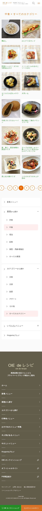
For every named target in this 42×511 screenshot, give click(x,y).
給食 (11, 242)
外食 (11, 220)
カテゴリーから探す (10, 410)
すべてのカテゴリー (17, 314)
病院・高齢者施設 (16, 249)
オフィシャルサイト (10, 468)
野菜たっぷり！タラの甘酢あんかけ (10, 67)
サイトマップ (6, 487)
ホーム (4, 385)
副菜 (11, 292)
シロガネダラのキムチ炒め (30, 177)
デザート (13, 299)
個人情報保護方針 (30, 487)
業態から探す (7, 402)
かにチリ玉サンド (28, 41)
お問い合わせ (17, 487)
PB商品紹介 (7, 477)
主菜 (11, 284)
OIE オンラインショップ (12, 460)
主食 (11, 277)
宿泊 (11, 234)
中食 (11, 227)
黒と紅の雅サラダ (8, 176)
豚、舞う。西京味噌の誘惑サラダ (10, 148)
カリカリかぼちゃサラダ (10, 94)
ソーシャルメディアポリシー (11, 490)
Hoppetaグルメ (13, 335)
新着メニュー (12, 202)
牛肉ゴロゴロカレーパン (10, 121)
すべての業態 (14, 256)
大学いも (25, 93)
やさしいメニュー (9, 443)
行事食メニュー (8, 418)
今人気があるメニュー (11, 435)
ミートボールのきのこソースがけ (30, 67)
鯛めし (4, 41)
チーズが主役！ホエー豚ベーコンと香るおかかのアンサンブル (30, 149)
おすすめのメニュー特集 (12, 427)
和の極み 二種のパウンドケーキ (30, 121)
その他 (12, 306)
